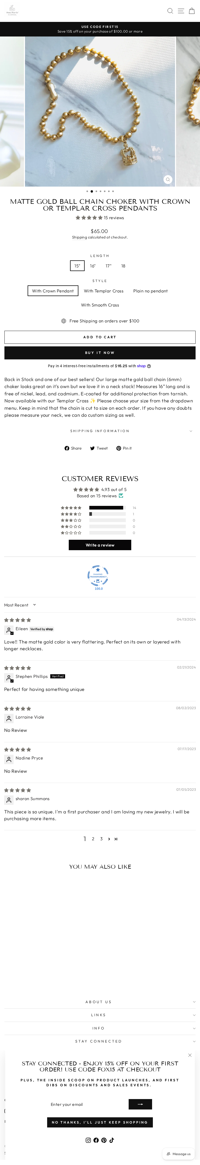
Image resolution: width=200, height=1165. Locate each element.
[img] (17, 620)
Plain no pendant (150, 290)
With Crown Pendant (53, 290)
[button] (90, 217)
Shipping (79, 237)
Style (100, 281)
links (98, 1015)
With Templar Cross (103, 290)
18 (123, 265)
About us (98, 1002)
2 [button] (93, 838)
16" (93, 265)
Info (98, 1028)
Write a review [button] (100, 545)
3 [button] (101, 838)
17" (108, 265)
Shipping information (100, 431)
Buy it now (100, 353)
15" (77, 265)
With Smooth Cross (100, 305)
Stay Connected (98, 1041)
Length (100, 256)
